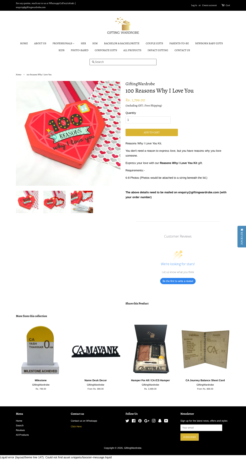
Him (95, 43)
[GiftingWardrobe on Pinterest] (140, 421)
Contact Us (182, 50)
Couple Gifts (154, 43)
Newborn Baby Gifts (209, 43)
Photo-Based (79, 50)
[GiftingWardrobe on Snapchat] (160, 421)
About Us (40, 43)
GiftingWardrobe (132, 448)
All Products (132, 50)
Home (24, 43)
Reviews (20, 430)
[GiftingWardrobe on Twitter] (127, 421)
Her (83, 43)
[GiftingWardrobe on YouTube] (166, 421)
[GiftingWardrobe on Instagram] (153, 421)
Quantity (131, 112)
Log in (194, 5)
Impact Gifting (158, 50)
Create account (209, 5)
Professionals (63, 43)
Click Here (76, 426)
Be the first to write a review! (178, 281)
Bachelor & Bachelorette (121, 43)
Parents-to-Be (179, 43)
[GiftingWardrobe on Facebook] (134, 421)
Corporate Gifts (106, 50)
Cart (228, 5)
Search (20, 425)
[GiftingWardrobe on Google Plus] (146, 421)
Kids (61, 50)
